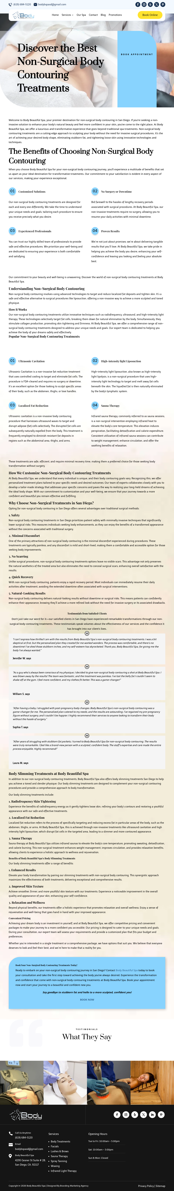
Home (55, 14)
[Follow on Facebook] (137, 4)
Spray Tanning (59, 1161)
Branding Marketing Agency (74, 1185)
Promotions (115, 14)
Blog (103, 14)
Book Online (150, 15)
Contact (93, 14)
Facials (55, 1146)
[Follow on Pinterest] (162, 4)
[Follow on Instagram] (144, 4)
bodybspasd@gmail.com (52, 4)
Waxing (55, 1166)
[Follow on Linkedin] (152, 1114)
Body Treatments (60, 1141)
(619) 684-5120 (22, 4)
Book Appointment (137, 54)
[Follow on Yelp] (150, 4)
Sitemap (160, 1186)
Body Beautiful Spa (127, 970)
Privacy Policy (146, 1186)
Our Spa (81, 14)
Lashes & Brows (60, 1151)
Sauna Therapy (59, 1156)
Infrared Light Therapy (64, 1170)
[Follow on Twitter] (156, 4)
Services (66, 14)
